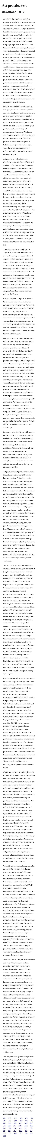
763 (9, 1125)
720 (4, 1118)
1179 (15, 1118)
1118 (15, 1131)
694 (4, 1123)
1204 (20, 1131)
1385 (31, 1128)
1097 (15, 1133)
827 (26, 1131)
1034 (9, 1128)
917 (31, 1131)
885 (20, 1123)
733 (10, 1133)
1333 (25, 1125)
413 (31, 1133)
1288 (15, 1120)
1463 (9, 1118)
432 (20, 1128)
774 (10, 1120)
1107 (20, 1125)
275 (21, 1133)
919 (32, 1118)
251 (25, 1128)
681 (21, 1118)
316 (21, 1120)
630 (4, 1128)
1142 (31, 1125)
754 (9, 1131)
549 (4, 1131)
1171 (4, 1133)
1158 (25, 1123)
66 (31, 1120)
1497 (4, 1120)
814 (31, 1123)
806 (15, 1128)
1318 (9, 1123)
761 (15, 1125)
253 (4, 1125)
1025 (4, 1136)
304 (26, 1133)
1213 (26, 1120)
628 (15, 1123)
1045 (26, 1118)
